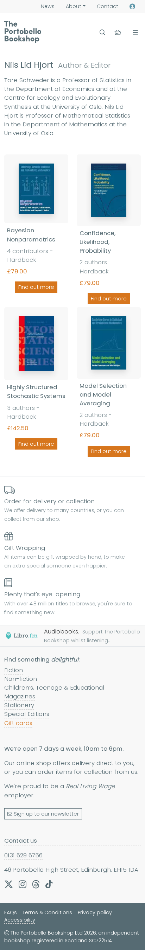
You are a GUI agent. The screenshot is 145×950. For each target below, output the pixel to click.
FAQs (10, 912)
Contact (107, 6)
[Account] (132, 6)
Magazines (19, 696)
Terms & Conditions (47, 912)
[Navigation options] (134, 32)
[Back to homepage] (22, 32)
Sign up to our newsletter (46, 813)
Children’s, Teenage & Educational (54, 687)
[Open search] (102, 32)
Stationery (19, 705)
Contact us (20, 840)
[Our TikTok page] (48, 884)
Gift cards (18, 723)
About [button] (73, 6)
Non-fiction (20, 679)
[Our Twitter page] (8, 884)
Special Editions (26, 714)
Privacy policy (95, 912)
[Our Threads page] (36, 884)
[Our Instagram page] (22, 884)
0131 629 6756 (23, 855)
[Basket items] (118, 32)
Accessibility (19, 919)
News (48, 6)
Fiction (13, 670)
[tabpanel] (72, 306)
